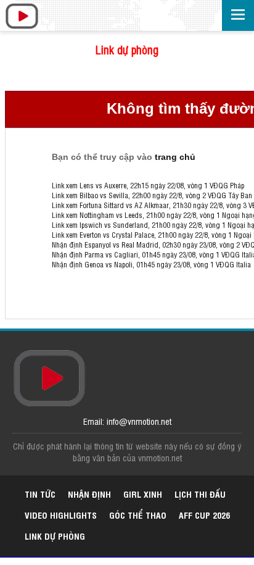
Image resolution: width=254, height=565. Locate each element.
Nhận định (89, 494)
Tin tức (40, 494)
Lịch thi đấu (200, 494)
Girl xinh (142, 494)
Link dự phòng (127, 49)
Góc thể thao (137, 515)
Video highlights (61, 515)
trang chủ (175, 157)
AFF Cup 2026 (204, 515)
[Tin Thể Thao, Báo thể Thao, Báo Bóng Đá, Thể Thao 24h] (21, 17)
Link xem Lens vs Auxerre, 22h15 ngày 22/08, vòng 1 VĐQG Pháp (148, 185)
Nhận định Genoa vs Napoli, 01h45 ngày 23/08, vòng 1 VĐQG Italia (151, 264)
